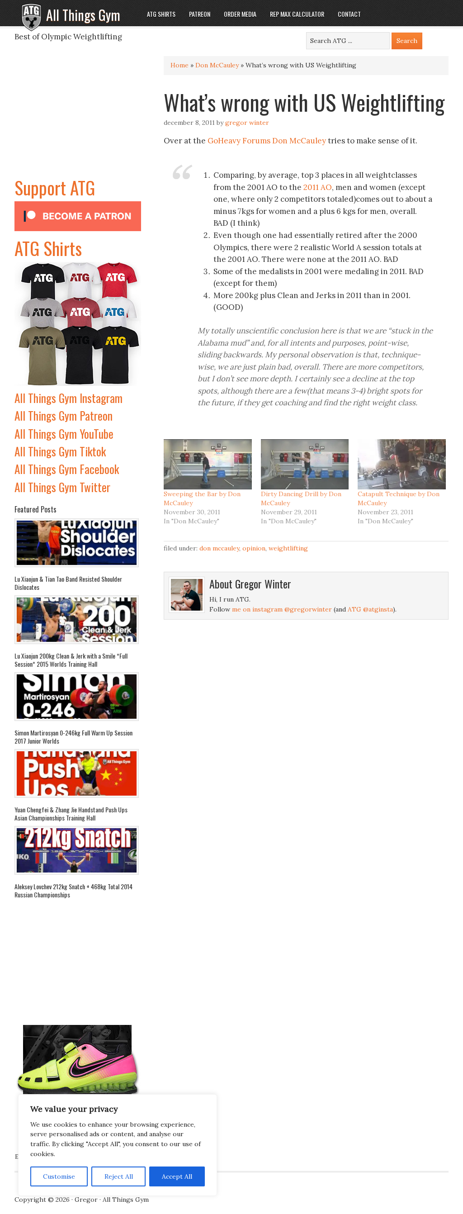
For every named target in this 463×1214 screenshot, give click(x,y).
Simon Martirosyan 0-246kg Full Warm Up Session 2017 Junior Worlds (73, 736)
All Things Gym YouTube (63, 433)
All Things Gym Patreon (63, 415)
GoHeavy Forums (239, 141)
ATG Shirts (48, 248)
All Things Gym (83, 15)
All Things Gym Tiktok (60, 451)
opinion (253, 548)
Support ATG (54, 187)
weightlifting (288, 548)
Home (179, 65)
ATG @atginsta (370, 609)
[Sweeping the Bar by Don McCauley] (208, 464)
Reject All (118, 1176)
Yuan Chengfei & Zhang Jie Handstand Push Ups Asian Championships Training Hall (71, 813)
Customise (59, 1176)
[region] (117, 1145)
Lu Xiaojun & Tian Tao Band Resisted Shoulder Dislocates (68, 583)
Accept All (177, 1176)
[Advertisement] (77, 117)
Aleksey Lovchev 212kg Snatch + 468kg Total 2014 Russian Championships (73, 890)
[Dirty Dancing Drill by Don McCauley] (305, 464)
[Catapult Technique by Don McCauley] (402, 464)
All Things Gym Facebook (66, 468)
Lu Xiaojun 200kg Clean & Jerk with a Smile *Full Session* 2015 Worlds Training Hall (71, 660)
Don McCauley (217, 65)
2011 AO (317, 187)
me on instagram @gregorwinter (282, 609)
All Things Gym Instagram (68, 397)
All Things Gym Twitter (62, 487)
